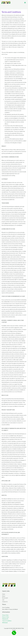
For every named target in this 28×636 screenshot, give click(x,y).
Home (3, 594)
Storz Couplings (6, 607)
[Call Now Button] (14, 633)
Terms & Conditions (6, 620)
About (3, 596)
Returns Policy (5, 617)
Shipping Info (5, 618)
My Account (5, 598)
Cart (3, 599)
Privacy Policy (5, 615)
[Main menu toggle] (25, 2)
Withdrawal (5, 622)
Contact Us (5, 601)
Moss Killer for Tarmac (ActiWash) (10, 609)
